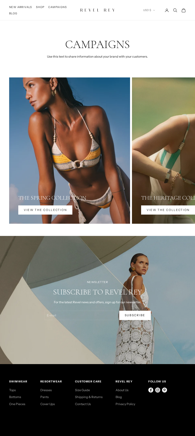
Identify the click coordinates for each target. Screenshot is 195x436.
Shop (40, 7)
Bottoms (15, 397)
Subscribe (135, 315)
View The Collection (45, 210)
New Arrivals (20, 7)
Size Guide (82, 390)
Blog (13, 13)
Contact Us (83, 404)
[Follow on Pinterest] (164, 390)
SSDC (26, 418)
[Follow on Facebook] (150, 390)
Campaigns (57, 7)
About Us (122, 390)
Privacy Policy (125, 404)
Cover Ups (47, 404)
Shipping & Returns (89, 397)
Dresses (46, 390)
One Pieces (17, 404)
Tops (12, 390)
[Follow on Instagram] (157, 390)
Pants (44, 397)
